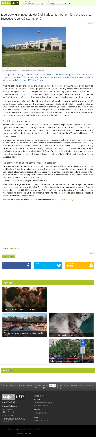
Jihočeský (22, 385)
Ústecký (45, 385)
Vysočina (81, 385)
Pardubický (73, 385)
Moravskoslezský (49, 388)
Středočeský (13, 385)
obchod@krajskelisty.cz (41, 413)
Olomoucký (38, 388)
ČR (1, 385)
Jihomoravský (90, 385)
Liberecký (52, 385)
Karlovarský (37, 385)
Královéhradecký (62, 385)
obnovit (69, 4)
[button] (33, 3)
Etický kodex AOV (34, 429)
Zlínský (59, 388)
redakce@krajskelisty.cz (65, 199)
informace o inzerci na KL (42, 421)
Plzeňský (29, 385)
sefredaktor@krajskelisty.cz (43, 403)
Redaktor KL (13, 248)
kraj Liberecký (9, 256)
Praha (6, 385)
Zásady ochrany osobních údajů (18, 429)
